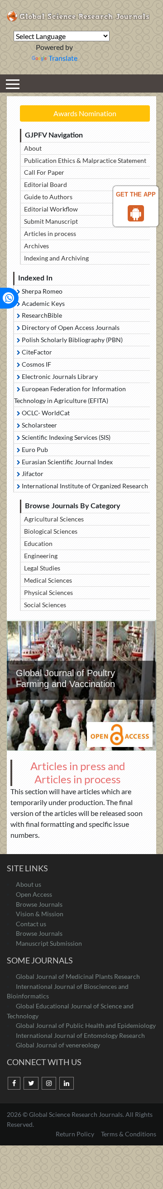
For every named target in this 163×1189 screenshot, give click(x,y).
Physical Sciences (48, 592)
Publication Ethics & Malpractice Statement (85, 160)
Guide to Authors (48, 197)
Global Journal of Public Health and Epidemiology (86, 1025)
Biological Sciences (50, 531)
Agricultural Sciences (54, 519)
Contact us (31, 924)
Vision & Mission (39, 914)
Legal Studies (42, 568)
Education (38, 543)
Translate (62, 58)
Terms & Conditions (128, 1134)
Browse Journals (39, 904)
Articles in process (50, 233)
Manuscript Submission (49, 943)
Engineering (41, 556)
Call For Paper (44, 172)
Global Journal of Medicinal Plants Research (78, 976)
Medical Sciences (48, 580)
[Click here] (14, 1083)
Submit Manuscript (51, 221)
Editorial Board (45, 184)
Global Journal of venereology (58, 1045)
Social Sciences (45, 605)
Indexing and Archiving (56, 258)
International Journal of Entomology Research (80, 1035)
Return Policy (76, 1134)
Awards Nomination (84, 113)
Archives (36, 246)
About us (28, 884)
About (33, 148)
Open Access (34, 894)
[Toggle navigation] (12, 83)
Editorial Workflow (51, 209)
